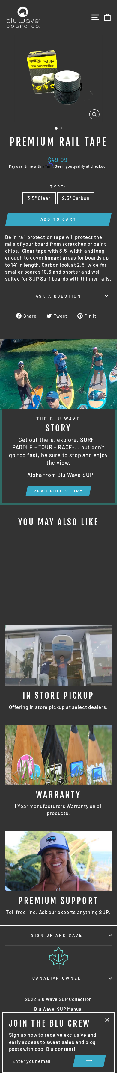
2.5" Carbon (76, 198)
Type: (58, 186)
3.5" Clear (38, 198)
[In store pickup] (58, 655)
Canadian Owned (57, 978)
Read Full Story (58, 491)
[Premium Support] (58, 861)
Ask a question (59, 296)
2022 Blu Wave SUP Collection (58, 999)
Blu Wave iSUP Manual (58, 1009)
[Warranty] (58, 754)
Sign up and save (57, 935)
